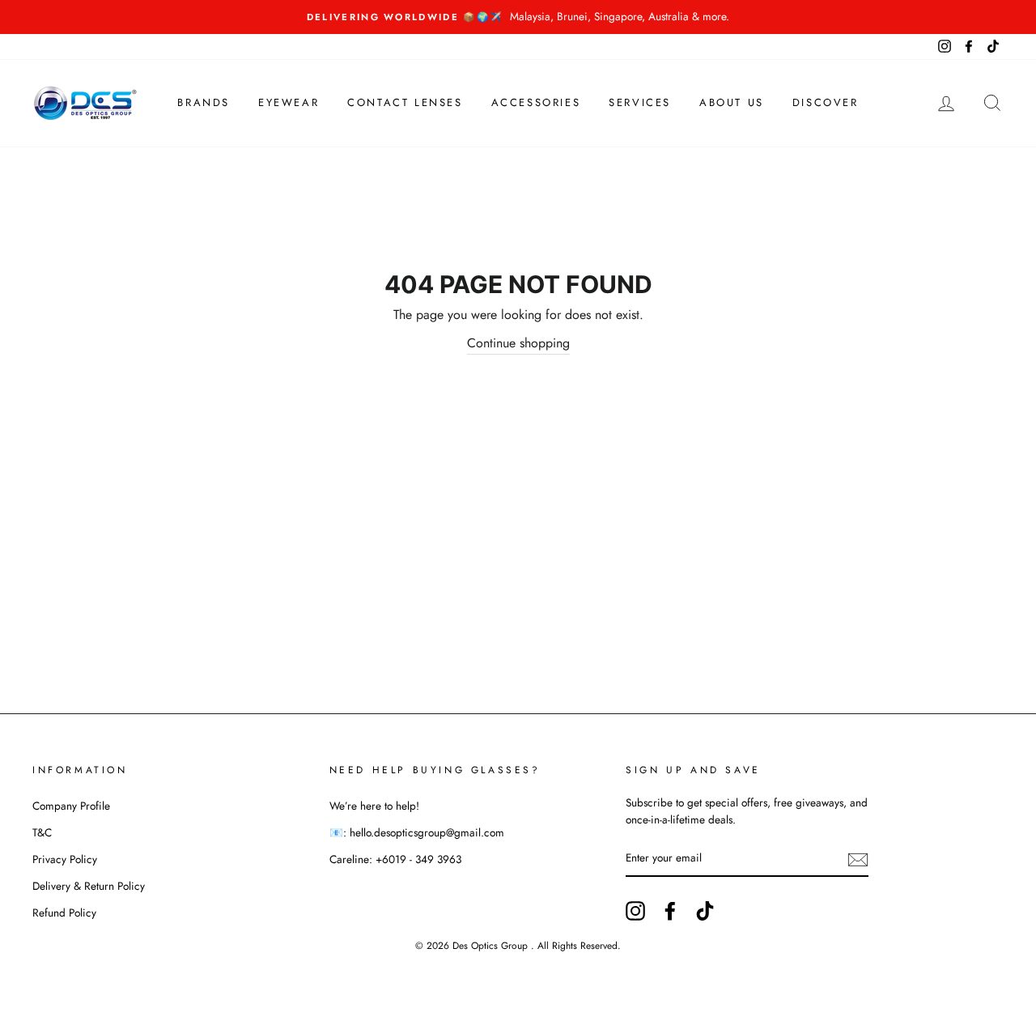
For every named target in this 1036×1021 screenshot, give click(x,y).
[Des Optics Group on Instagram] (635, 911)
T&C (42, 832)
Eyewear (288, 102)
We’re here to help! (374, 806)
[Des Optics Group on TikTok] (705, 911)
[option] (518, 17)
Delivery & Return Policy (88, 886)
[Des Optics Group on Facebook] (670, 911)
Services (640, 102)
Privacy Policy (64, 859)
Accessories (536, 102)
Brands (203, 102)
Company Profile (71, 806)
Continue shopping (518, 343)
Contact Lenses (404, 102)
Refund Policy (64, 912)
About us (731, 102)
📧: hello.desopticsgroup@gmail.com (416, 832)
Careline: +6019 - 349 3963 (395, 859)
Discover (825, 102)
